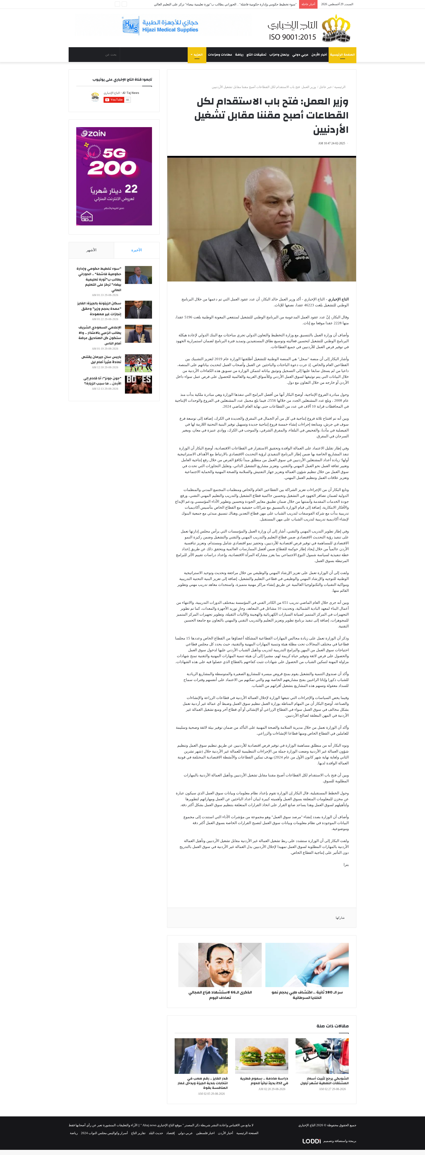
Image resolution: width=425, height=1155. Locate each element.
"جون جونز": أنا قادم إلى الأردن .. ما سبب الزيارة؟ (102, 381)
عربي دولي (300, 55)
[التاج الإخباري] (310, 28)
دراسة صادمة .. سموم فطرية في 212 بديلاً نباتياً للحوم (264, 1080)
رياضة (239, 55)
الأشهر (91, 250)
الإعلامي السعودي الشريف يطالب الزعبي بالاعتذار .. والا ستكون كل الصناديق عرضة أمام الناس (99, 335)
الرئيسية (340, 87)
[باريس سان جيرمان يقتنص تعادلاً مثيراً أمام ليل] (138, 363)
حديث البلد (156, 1133)
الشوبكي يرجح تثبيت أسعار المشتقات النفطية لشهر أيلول (324, 1080)
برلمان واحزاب (279, 55)
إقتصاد (170, 1133)
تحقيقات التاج (256, 55)
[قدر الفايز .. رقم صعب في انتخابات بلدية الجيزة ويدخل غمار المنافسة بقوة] (201, 1056)
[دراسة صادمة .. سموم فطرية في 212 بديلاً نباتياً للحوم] (261, 1056)
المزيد (198, 55)
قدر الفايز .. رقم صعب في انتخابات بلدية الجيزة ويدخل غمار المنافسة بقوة (203, 1083)
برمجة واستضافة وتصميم (339, 1141)
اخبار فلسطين (205, 1133)
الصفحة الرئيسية (342, 55)
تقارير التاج (138, 1133)
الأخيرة (136, 250)
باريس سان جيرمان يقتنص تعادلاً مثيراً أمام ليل (101, 360)
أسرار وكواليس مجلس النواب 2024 (104, 1133)
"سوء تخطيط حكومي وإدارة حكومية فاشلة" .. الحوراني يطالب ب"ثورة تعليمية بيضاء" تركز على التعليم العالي (225, 4)
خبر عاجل (325, 87)
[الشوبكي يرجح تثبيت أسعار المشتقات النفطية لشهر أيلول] (322, 1056)
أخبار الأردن (319, 55)
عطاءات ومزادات (220, 55)
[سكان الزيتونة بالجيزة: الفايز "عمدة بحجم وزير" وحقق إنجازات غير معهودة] (138, 310)
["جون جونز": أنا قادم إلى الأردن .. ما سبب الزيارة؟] (138, 385)
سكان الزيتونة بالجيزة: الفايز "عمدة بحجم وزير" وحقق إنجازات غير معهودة (99, 308)
